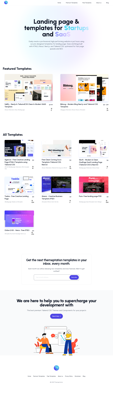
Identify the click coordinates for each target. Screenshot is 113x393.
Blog (107, 3)
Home (59, 3)
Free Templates (86, 3)
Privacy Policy (69, 376)
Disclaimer (78, 376)
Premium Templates (72, 3)
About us (98, 3)
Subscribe (74, 277)
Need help (55, 316)
